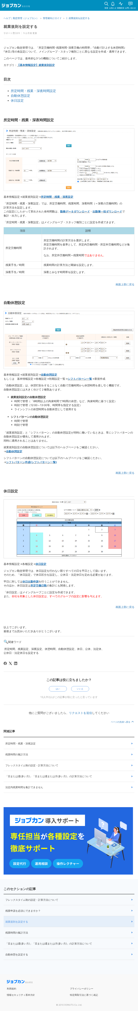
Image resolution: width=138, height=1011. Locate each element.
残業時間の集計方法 (16, 754)
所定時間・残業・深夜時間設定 (33, 91)
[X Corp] (10, 663)
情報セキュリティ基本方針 (21, 994)
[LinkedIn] (15, 663)
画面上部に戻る (125, 284)
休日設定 (17, 100)
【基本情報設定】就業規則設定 (36, 65)
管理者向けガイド (52, 18)
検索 (106, 8)
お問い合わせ (130, 8)
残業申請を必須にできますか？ (23, 910)
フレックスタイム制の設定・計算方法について (31, 765)
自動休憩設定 (20, 96)
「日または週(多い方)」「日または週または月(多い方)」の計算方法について (48, 776)
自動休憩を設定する (16, 954)
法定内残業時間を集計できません (24, 787)
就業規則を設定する (16, 921)
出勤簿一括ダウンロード (107, 211)
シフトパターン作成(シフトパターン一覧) (31, 462)
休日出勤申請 (30, 581)
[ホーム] (16, 6)
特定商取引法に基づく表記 (84, 994)
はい (58, 688)
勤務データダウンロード (75, 211)
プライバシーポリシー (81, 988)
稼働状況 (120, 8)
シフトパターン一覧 (80, 378)
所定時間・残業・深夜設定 (57, 196)
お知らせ (112, 8)
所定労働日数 (39, 585)
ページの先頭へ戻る (121, 722)
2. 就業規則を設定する (78, 18)
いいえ (80, 688)
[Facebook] (5, 663)
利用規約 (11, 988)
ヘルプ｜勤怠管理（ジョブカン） (21, 18)
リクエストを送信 (80, 713)
